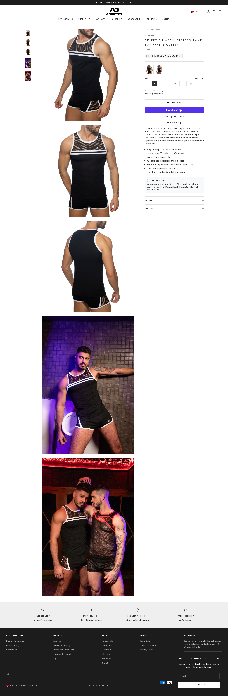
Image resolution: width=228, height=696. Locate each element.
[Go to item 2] (28, 42)
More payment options (174, 116)
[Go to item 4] (28, 63)
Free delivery (43, 616)
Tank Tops (155, 30)
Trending (152, 19)
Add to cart (174, 102)
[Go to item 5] (28, 76)
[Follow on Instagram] (7, 673)
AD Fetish (150, 35)
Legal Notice (146, 641)
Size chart (199, 78)
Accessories (135, 19)
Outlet (166, 19)
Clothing (117, 19)
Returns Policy (12, 645)
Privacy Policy (146, 649)
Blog (54, 658)
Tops (147, 30)
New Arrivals (65, 19)
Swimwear (101, 19)
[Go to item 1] (28, 33)
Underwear (84, 19)
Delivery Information (15, 641)
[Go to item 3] (28, 52)
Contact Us (11, 649)
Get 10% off (198, 684)
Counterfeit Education (63, 654)
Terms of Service (148, 645)
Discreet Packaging (138, 616)
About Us (57, 641)
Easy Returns (90, 616)
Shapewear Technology (63, 649)
